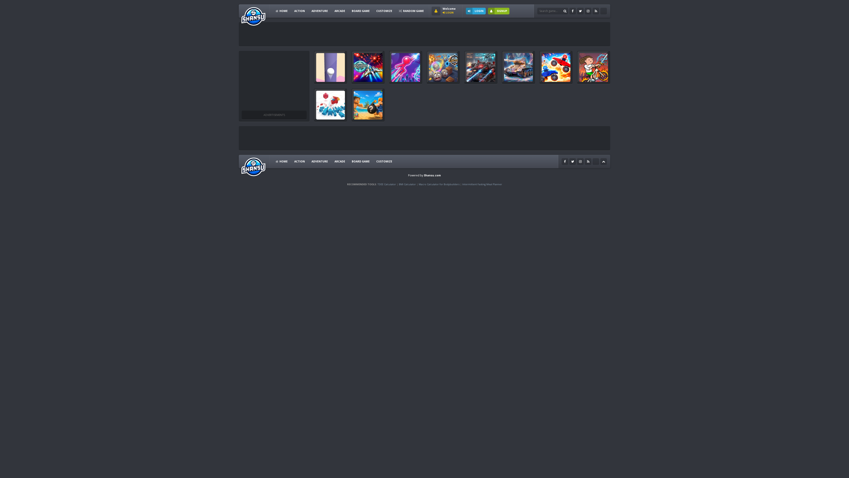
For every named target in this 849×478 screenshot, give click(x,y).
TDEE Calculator (386, 184)
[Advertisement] (321, 34)
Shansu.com (432, 175)
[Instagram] (588, 11)
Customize (384, 11)
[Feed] (596, 11)
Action (299, 11)
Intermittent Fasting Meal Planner (482, 184)
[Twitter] (580, 11)
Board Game (361, 11)
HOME (283, 11)
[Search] (565, 11)
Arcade (340, 11)
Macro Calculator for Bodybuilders (439, 184)
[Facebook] (572, 11)
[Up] (603, 161)
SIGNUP (502, 11)
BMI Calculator (407, 184)
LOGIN (479, 11)
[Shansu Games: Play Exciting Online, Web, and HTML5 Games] (253, 15)
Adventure (320, 11)
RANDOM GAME (413, 11)
